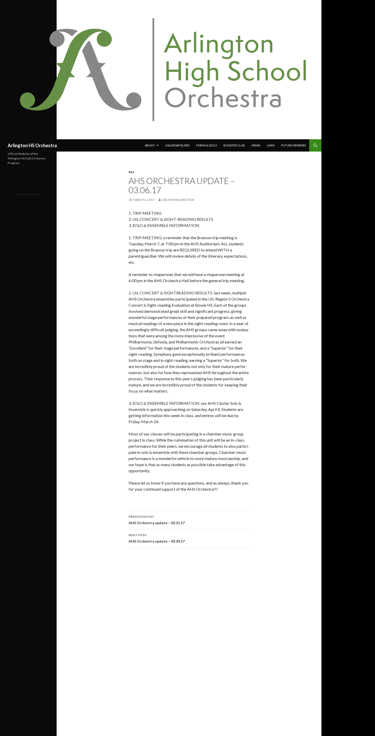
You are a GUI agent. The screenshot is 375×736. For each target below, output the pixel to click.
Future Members (293, 145)
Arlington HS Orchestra (32, 145)
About (150, 145)
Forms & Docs (206, 145)
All (131, 172)
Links (270, 145)
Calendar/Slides (177, 145)
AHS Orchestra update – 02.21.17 (157, 520)
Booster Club (234, 145)
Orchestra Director (178, 200)
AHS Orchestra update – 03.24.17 (157, 538)
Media (256, 145)
